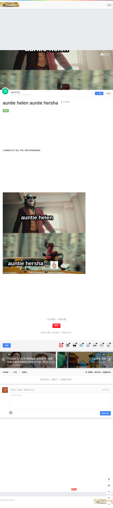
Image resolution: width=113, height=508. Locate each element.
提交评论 (105, 413)
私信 (108, 93)
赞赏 (56, 326)
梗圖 (5, 111)
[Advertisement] (56, 31)
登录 (109, 5)
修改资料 (105, 390)
